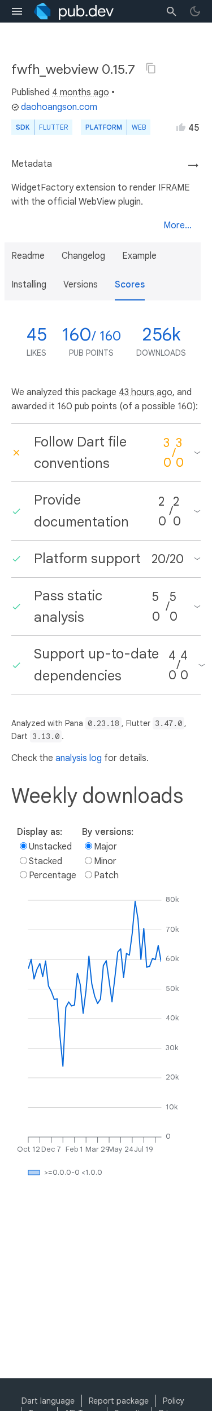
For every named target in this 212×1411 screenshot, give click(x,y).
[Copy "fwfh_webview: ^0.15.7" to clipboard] (151, 68)
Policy (173, 1401)
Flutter (53, 127)
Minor (105, 861)
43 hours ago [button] (145, 392)
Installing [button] (28, 284)
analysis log (78, 758)
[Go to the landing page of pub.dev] (74, 11)
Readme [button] (28, 256)
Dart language (48, 1401)
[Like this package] (181, 126)
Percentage (52, 875)
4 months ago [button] (80, 92)
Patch (106, 875)
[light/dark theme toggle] (195, 11)
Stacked (45, 861)
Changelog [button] (83, 256)
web (139, 127)
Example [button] (139, 256)
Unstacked (50, 846)
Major (105, 846)
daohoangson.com (59, 107)
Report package (119, 1401)
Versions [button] (80, 284)
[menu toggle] (17, 11)
